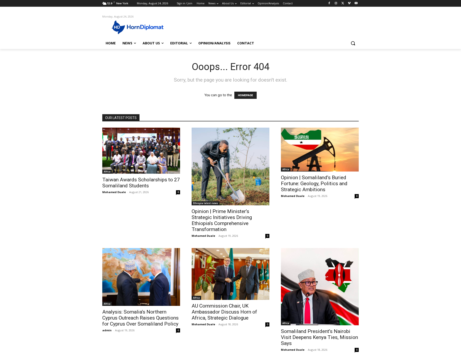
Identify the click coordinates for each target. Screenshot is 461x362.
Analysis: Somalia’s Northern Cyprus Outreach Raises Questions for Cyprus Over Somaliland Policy (140, 318)
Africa (107, 171)
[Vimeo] (349, 3)
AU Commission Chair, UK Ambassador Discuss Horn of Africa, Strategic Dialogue (224, 312)
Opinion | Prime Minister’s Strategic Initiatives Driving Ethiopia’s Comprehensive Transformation (222, 220)
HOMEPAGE (245, 95)
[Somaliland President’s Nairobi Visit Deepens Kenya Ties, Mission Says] (320, 286)
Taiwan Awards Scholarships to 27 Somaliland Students (141, 183)
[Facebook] (329, 3)
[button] (353, 43)
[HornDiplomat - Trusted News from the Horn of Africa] (140, 26)
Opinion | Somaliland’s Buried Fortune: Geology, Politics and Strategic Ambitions (314, 183)
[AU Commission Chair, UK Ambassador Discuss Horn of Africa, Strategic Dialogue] (230, 274)
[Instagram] (336, 3)
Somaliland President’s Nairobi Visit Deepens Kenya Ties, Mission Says (319, 337)
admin (107, 330)
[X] (343, 3)
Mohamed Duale (114, 192)
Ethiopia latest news (205, 203)
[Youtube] (356, 3)
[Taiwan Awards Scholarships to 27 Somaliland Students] (141, 150)
